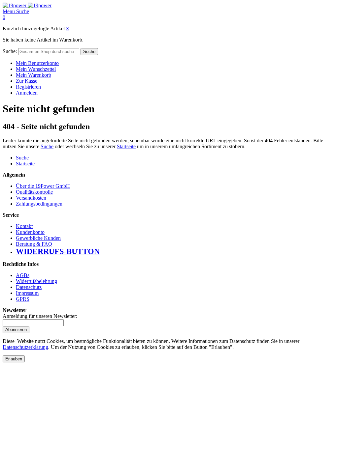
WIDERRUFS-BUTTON (58, 251)
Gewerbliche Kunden (38, 238)
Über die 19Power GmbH (43, 186)
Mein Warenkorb (33, 75)
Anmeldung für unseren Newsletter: (40, 316)
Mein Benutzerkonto (37, 63)
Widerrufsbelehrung (36, 281)
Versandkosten (31, 198)
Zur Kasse (26, 81)
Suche (47, 146)
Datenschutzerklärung (25, 347)
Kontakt (24, 226)
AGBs (22, 275)
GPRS (22, 299)
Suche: (10, 51)
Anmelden (27, 93)
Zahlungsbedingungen (39, 204)
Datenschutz (29, 287)
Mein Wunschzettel (36, 69)
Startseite (126, 146)
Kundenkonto (30, 232)
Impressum (27, 293)
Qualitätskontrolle (34, 192)
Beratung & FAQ (34, 244)
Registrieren (28, 87)
